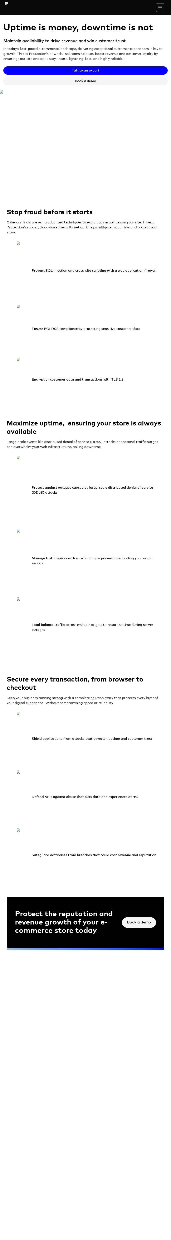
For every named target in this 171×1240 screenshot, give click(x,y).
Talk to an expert (85, 70)
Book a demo (85, 81)
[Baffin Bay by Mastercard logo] (18, 8)
